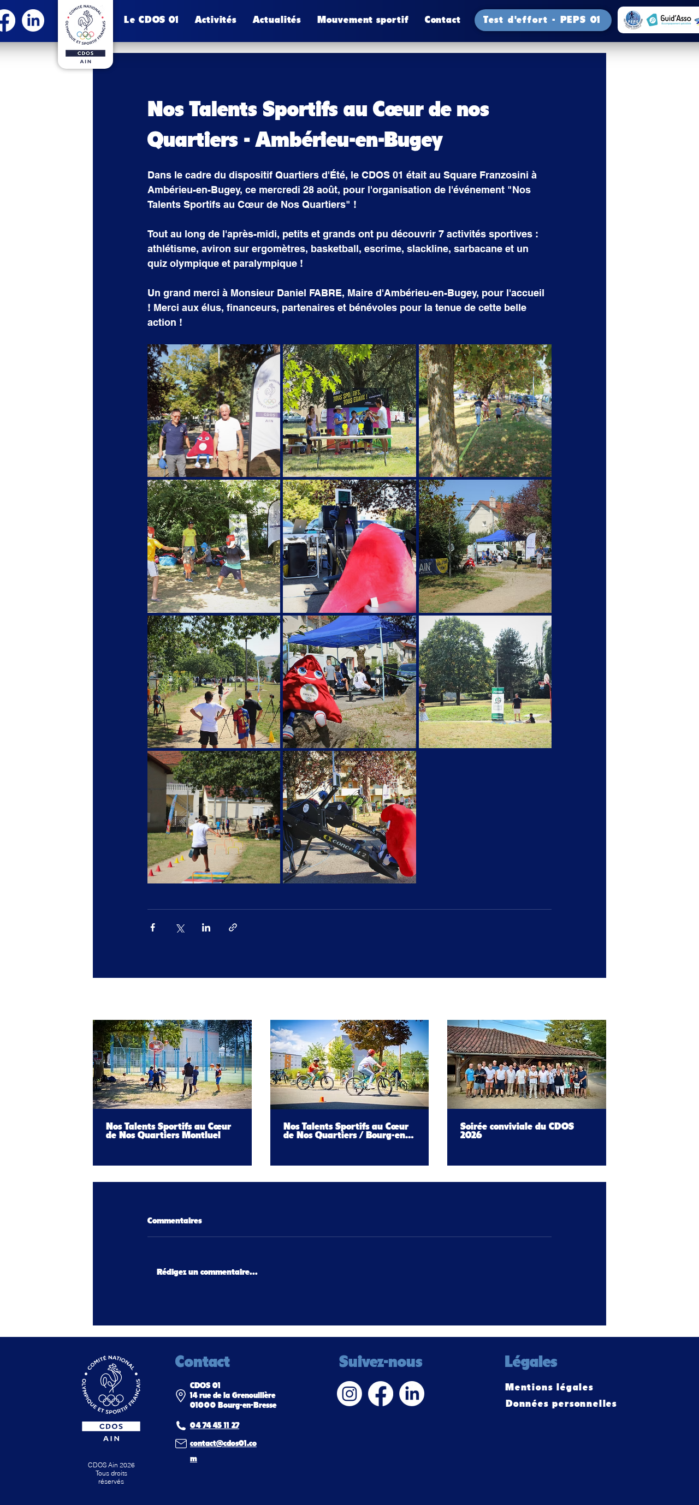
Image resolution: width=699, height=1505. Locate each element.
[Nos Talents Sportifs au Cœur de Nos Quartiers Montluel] (172, 1064)
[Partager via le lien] (233, 927)
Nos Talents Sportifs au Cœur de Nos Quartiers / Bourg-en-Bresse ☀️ (345, 1131)
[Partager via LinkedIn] (206, 927)
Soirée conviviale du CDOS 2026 (517, 1131)
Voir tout (590, 999)
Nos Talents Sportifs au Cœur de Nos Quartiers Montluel (168, 1131)
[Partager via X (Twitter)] (179, 927)
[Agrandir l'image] (213, 410)
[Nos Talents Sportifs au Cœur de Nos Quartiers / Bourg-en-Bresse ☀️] (349, 1064)
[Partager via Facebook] (152, 927)
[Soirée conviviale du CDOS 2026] (526, 1064)
